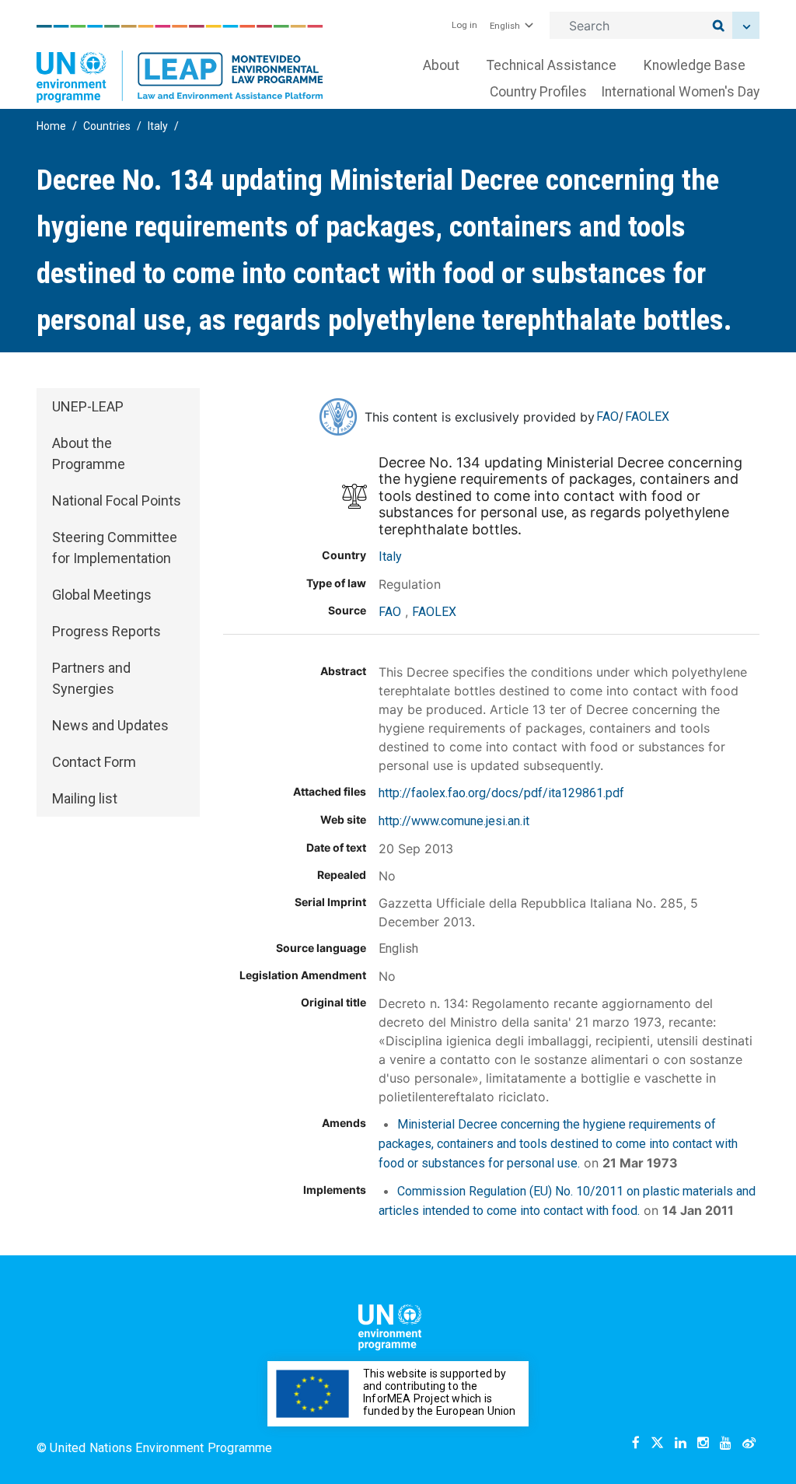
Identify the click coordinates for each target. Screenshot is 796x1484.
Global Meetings (102, 594)
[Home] (180, 64)
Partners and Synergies (91, 678)
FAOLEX (647, 416)
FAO (607, 416)
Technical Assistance (551, 65)
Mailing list (84, 798)
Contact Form (94, 762)
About (441, 65)
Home (51, 126)
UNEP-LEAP (88, 406)
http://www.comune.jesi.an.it (454, 821)
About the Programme (88, 453)
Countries (107, 126)
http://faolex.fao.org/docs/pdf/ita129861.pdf (501, 793)
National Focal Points (116, 500)
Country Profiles (538, 92)
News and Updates (110, 725)
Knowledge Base (694, 65)
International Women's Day (680, 92)
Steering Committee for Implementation (114, 547)
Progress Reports (106, 631)
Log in (464, 24)
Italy (158, 126)
